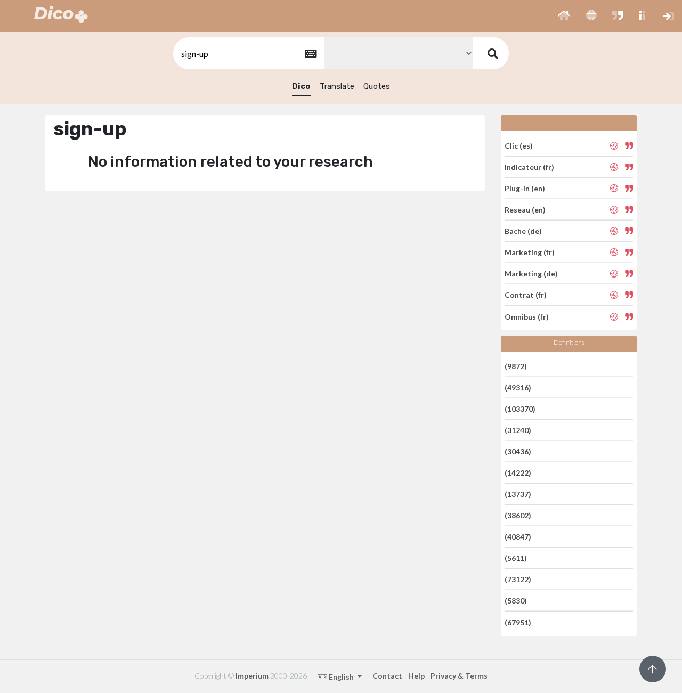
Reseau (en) (525, 209)
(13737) (518, 494)
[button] (564, 16)
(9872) (516, 365)
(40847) (518, 536)
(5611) (516, 557)
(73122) (518, 579)
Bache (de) (523, 230)
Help (416, 675)
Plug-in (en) (525, 188)
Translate (337, 86)
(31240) (518, 430)
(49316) (518, 387)
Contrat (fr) (526, 294)
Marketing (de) (531, 273)
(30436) (518, 451)
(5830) (516, 600)
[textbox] (247, 53)
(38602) (518, 515)
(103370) (520, 408)
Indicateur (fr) (529, 167)
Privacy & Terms (459, 675)
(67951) (518, 621)
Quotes (376, 86)
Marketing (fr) (530, 252)
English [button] (341, 676)
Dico (301, 86)
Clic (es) (519, 145)
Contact (387, 675)
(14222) (518, 472)
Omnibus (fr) (527, 316)
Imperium (252, 675)
